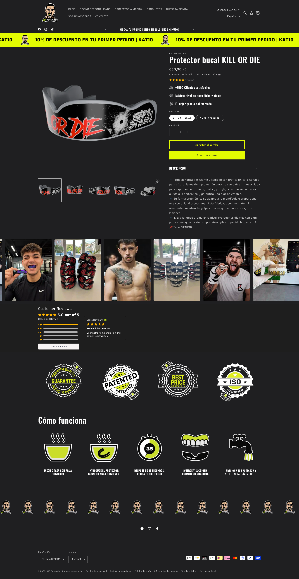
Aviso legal (210, 571)
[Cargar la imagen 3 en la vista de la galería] (99, 190)
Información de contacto (166, 571)
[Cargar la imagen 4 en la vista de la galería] (124, 190)
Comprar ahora (207, 155)
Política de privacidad (96, 571)
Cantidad (174, 125)
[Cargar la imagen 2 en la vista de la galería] (74, 190)
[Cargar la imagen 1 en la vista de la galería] (49, 190)
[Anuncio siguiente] (193, 29)
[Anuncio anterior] (105, 29)
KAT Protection (54, 571)
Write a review (59, 346)
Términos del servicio (191, 571)
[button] (245, 13)
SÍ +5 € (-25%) (182, 118)
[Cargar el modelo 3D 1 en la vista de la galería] (149, 190)
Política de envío (143, 571)
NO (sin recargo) (210, 118)
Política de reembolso (120, 571)
